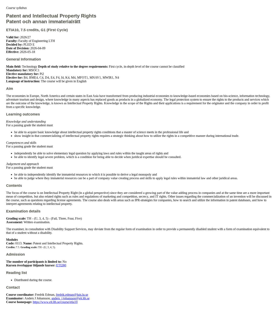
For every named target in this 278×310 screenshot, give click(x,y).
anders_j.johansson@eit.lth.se (70, 298)
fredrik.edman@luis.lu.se (72, 294)
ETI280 (61, 265)
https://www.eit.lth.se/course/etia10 (55, 302)
